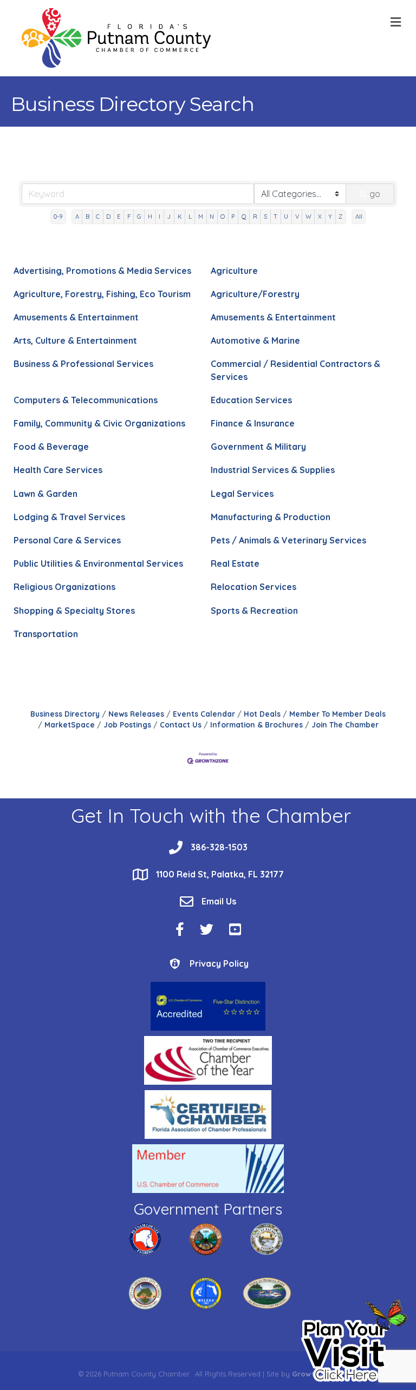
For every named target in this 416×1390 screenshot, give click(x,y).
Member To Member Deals (337, 713)
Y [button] (330, 216)
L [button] (190, 216)
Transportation (46, 633)
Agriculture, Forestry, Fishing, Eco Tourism (102, 294)
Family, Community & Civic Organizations (99, 423)
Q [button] (244, 216)
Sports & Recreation (254, 610)
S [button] (265, 216)
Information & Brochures (256, 724)
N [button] (212, 216)
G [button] (139, 216)
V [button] (297, 216)
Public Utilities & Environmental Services (98, 563)
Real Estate (235, 563)
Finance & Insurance (253, 423)
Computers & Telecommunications (86, 400)
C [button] (98, 216)
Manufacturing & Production (270, 517)
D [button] (108, 216)
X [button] (320, 216)
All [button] (358, 216)
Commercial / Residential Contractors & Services (295, 370)
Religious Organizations (64, 586)
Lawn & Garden (45, 493)
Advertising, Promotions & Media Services (102, 270)
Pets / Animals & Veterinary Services (288, 540)
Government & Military (258, 446)
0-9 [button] (58, 216)
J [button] (169, 216)
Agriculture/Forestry (255, 294)
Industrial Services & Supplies (273, 469)
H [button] (150, 216)
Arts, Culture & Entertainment (75, 340)
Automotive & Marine (255, 340)
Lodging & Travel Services (69, 517)
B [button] (87, 216)
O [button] (222, 216)
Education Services (251, 400)
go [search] (374, 193)
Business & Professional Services (83, 363)
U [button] (286, 216)
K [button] (180, 216)
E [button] (118, 216)
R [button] (255, 216)
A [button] (77, 216)
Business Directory (65, 713)
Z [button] (340, 216)
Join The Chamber (345, 724)
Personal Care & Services (67, 540)
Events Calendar (204, 713)
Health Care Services (58, 469)
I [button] (159, 216)
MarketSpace (69, 724)
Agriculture (234, 270)
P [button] (233, 216)
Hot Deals (262, 713)
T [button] (275, 216)
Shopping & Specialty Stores (74, 610)
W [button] (308, 216)
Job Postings (127, 724)
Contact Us (181, 724)
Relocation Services (253, 586)
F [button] (129, 216)
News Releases (136, 713)
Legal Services (242, 493)
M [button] (200, 216)
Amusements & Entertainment (76, 317)
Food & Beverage (51, 446)
